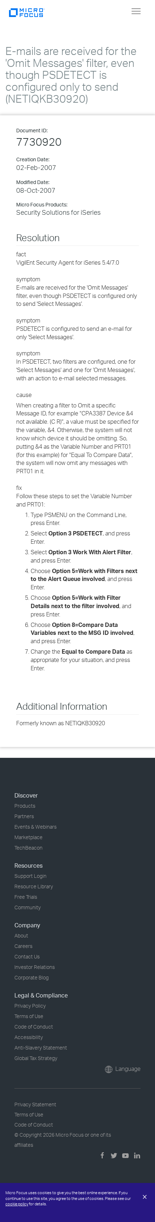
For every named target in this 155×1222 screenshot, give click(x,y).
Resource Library (33, 886)
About (21, 935)
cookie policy (16, 1203)
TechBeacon (28, 848)
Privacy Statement (35, 1104)
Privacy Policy (30, 1006)
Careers (23, 946)
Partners (24, 816)
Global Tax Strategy (35, 1058)
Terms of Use (28, 1016)
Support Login (30, 876)
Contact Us (27, 956)
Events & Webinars (35, 827)
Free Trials (25, 897)
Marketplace (28, 837)
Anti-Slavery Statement (40, 1047)
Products (24, 806)
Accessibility (28, 1037)
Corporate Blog (31, 977)
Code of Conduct (33, 1027)
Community (27, 907)
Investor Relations (34, 967)
